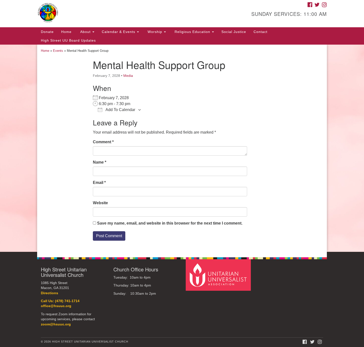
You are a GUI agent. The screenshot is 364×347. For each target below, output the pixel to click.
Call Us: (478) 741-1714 (60, 301)
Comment (103, 142)
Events (58, 51)
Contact (260, 32)
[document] (182, 148)
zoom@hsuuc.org (56, 324)
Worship (154, 32)
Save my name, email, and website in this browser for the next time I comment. (169, 223)
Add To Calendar (120, 110)
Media (128, 76)
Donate (47, 32)
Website (100, 203)
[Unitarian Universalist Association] (219, 275)
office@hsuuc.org (56, 306)
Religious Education (192, 32)
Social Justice (233, 32)
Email (99, 182)
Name (99, 162)
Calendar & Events (119, 32)
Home (66, 32)
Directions (49, 293)
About (85, 32)
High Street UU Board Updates (68, 40)
